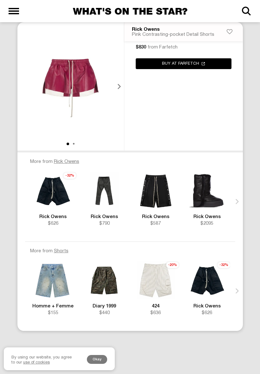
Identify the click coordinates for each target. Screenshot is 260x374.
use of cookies (36, 362)
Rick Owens (146, 29)
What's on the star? (130, 11)
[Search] (246, 11)
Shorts (61, 251)
